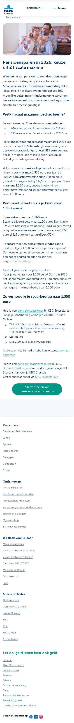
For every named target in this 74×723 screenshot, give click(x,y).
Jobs (5, 690)
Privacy (7, 680)
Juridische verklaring (14, 685)
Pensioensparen (13, 17)
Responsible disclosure (16, 695)
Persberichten (11, 670)
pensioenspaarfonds (30, 310)
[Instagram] (41, 715)
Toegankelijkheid (12, 700)
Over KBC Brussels (13, 665)
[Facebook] (31, 715)
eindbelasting (21, 261)
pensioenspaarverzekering (35, 364)
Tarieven (7, 675)
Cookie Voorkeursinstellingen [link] (19, 705)
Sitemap (7, 660)
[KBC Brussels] (8, 8)
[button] (59, 8)
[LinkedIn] (36, 715)
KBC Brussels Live (46, 377)
